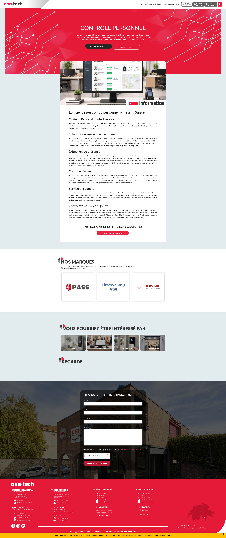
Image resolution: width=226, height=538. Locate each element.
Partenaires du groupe (104, 513)
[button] (223, 534)
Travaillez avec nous (104, 510)
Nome (86, 400)
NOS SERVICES (169, 4)
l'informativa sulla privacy (130, 450)
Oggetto (87, 418)
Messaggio (88, 428)
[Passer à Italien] (147, 514)
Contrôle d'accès (127, 348)
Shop (177, 4)
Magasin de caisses (100, 348)
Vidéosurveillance (153, 348)
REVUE (72, 532)
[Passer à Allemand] (144, 514)
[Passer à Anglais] (140, 514)
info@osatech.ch (166, 535)
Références (143, 510)
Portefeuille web (102, 516)
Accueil (144, 4)
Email (86, 409)
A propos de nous (155, 4)
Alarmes (73, 348)
